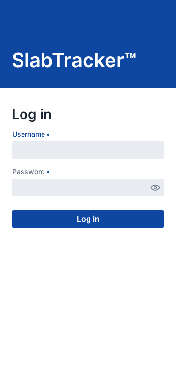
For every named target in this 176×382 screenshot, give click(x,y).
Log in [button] (88, 219)
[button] (155, 187)
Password (28, 171)
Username (28, 134)
